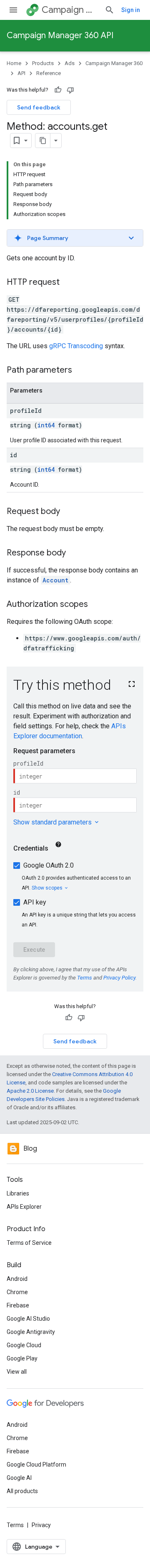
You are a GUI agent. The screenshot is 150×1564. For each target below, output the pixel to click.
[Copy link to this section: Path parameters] (80, 371)
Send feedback (38, 107)
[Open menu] (13, 10)
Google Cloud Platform (36, 1464)
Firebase (18, 1305)
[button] (75, 238)
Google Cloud (24, 1345)
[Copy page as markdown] (42, 140)
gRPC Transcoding (76, 346)
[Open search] (110, 10)
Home (14, 63)
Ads (70, 63)
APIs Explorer (24, 1206)
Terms (15, 1525)
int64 (46, 425)
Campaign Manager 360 (70, 9)
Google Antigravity (31, 1332)
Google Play (22, 1358)
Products (43, 63)
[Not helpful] (70, 90)
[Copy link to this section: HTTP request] (68, 283)
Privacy (41, 1525)
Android (17, 1278)
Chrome (17, 1292)
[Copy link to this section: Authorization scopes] (96, 605)
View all (17, 1371)
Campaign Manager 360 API (60, 35)
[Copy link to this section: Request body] (68, 512)
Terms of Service (29, 1242)
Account (55, 580)
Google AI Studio (28, 1318)
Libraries (18, 1193)
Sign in (130, 10)
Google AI (19, 1477)
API (21, 73)
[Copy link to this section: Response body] (74, 553)
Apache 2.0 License (30, 1091)
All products (22, 1491)
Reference (48, 73)
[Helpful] (58, 90)
